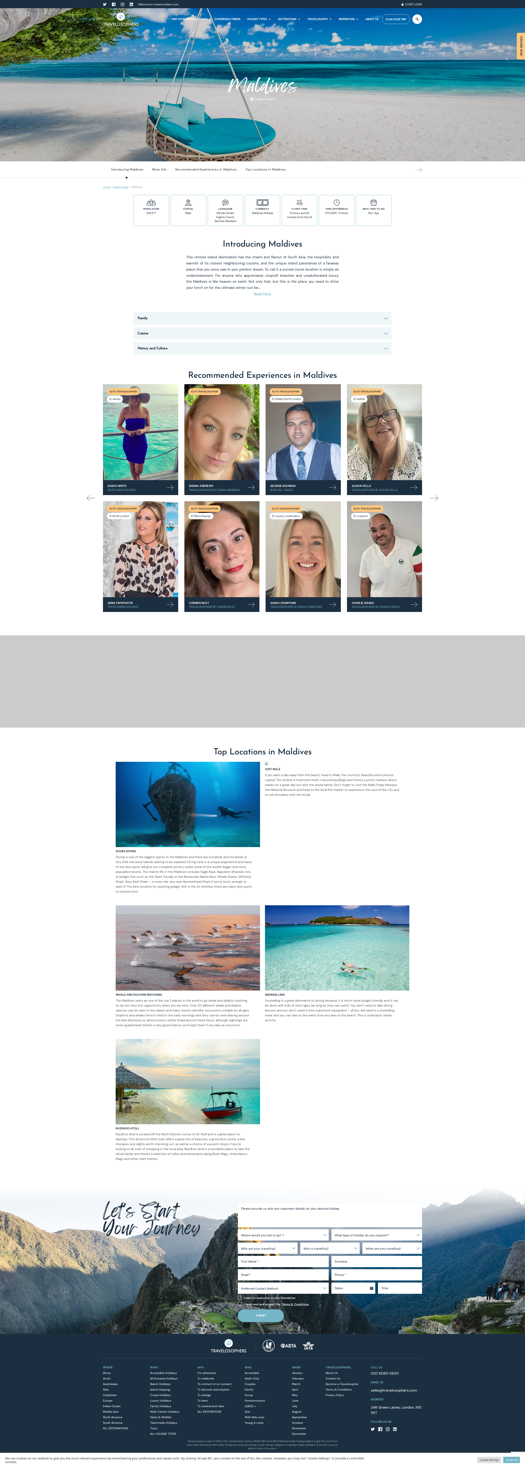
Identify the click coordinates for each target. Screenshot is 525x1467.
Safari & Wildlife (160, 1417)
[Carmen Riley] (222, 549)
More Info (159, 169)
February (298, 1378)
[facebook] (113, 4)
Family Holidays (160, 1406)
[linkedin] (131, 4)
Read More (262, 294)
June (295, 1400)
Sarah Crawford (283, 603)
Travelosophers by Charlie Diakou (376, 607)
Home (106, 187)
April (295, 1389)
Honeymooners (255, 1400)
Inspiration (347, 19)
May (295, 1395)
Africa (107, 1373)
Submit (261, 1315)
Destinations (287, 19)
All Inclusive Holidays (164, 1378)
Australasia (110, 1384)
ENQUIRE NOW (521, 46)
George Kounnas (283, 486)
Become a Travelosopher (342, 1384)
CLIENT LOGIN (413, 4)
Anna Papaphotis (120, 603)
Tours (153, 1428)
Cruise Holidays (160, 1395)
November (299, 1428)
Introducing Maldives (127, 169)
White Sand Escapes (122, 490)
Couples (250, 1384)
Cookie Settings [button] (489, 1460)
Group (249, 1395)
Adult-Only (252, 1378)
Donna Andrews (201, 486)
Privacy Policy (335, 1395)
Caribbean (110, 1395)
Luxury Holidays (160, 1400)
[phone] (394, 4)
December (299, 1434)
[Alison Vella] (384, 432)
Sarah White (117, 486)
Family (249, 1389)
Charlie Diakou (363, 603)
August (296, 1411)
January (297, 1373)
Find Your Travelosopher (189, 19)
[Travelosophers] (228, 1345)
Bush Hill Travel (281, 490)
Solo (247, 1411)
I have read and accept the (276, 1304)
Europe (107, 1400)
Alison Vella (361, 486)
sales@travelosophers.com (394, 1390)
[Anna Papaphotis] (140, 549)
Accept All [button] (511, 1460)
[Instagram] (388, 1429)
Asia (105, 1389)
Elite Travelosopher (123, 391)
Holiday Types (257, 19)
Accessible (252, 1373)
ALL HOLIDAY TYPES (163, 1434)
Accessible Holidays (163, 1373)
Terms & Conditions (295, 1304)
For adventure (206, 1373)
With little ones (254, 1417)
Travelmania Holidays (123, 607)
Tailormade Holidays (163, 1423)
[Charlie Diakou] (384, 549)
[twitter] (105, 4)
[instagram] (122, 4)
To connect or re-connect (214, 1384)
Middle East (111, 1411)
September (299, 1417)
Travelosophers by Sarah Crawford (296, 607)
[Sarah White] (140, 432)
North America (112, 1417)
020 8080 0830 (385, 1373)
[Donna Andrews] (222, 432)
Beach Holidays (160, 1384)
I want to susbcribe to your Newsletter (270, 1298)
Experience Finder (227, 19)
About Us (372, 19)
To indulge (204, 1395)
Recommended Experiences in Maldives (206, 169)
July (294, 1406)
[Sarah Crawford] (303, 549)
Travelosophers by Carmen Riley (212, 607)
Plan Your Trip (396, 19)
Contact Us (333, 1378)
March (296, 1384)
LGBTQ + (250, 1406)
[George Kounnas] (303, 432)
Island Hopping (160, 1389)
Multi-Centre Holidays (164, 1411)
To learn (202, 1400)
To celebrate (205, 1378)
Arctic (107, 1378)
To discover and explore (213, 1389)
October (297, 1423)
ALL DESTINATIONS (115, 1428)
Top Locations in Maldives (265, 169)
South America (112, 1423)
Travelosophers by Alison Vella (374, 490)
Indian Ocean (265, 99)
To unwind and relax (210, 1406)
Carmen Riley (199, 603)
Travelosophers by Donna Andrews (214, 490)
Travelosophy (317, 19)
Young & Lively (254, 1423)
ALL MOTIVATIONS (209, 1411)
